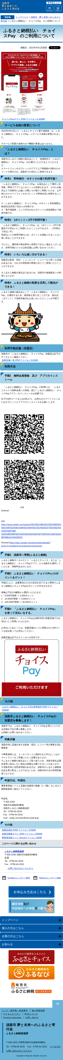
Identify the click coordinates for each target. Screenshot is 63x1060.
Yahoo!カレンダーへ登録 (50, 878)
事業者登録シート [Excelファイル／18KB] (22, 837)
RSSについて (31, 1014)
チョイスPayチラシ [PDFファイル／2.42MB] (23, 119)
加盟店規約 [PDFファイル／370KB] (19, 830)
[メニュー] (49, 8)
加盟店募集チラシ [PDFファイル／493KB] (22, 834)
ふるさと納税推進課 (14, 851)
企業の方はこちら (13, 936)
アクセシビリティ (12, 1014)
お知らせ (7, 944)
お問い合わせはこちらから (20, 868)
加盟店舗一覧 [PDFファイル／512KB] (20, 360)
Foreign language (12, 1017)
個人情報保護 (38, 1010)
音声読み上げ (54, 3)
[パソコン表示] (58, 8)
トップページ (21, 17)
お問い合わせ (32, 1017)
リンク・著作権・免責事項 (15, 1010)
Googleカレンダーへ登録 (19, 878)
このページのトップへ (57, 1004)
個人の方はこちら (13, 928)
